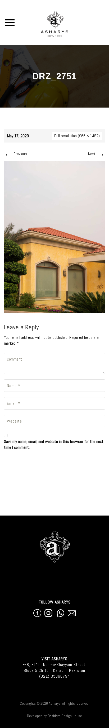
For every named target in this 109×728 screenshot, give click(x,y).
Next (96, 154)
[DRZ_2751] (54, 236)
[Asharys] (54, 22)
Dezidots (54, 715)
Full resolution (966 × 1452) (77, 136)
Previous (15, 154)
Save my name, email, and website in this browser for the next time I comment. (53, 444)
